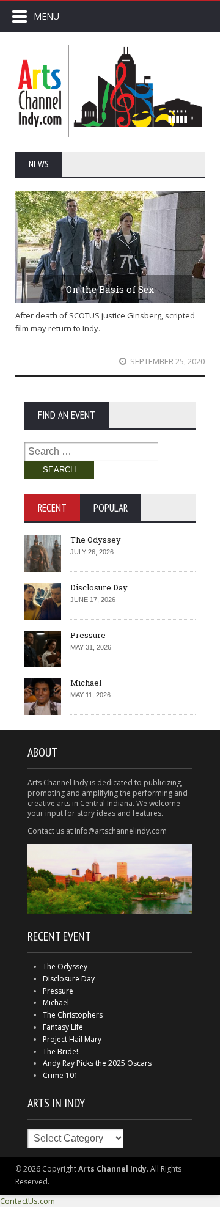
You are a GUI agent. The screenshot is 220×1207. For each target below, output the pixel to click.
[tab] (52, 507)
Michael (85, 682)
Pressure (88, 634)
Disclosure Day (99, 587)
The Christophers (73, 1015)
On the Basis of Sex (110, 289)
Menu (46, 16)
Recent (52, 508)
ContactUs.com (27, 1200)
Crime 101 (60, 1075)
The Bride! (60, 1051)
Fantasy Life (63, 1027)
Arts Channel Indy (110, 91)
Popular (111, 508)
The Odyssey (95, 539)
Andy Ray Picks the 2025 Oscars (97, 1063)
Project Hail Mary (72, 1039)
